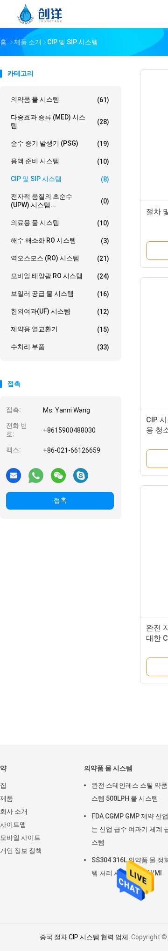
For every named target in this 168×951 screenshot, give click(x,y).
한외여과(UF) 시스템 (60, 311)
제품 (6, 798)
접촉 (60, 500)
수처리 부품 (60, 347)
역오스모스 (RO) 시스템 (60, 258)
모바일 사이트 (20, 837)
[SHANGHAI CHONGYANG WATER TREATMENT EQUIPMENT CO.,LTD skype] (80, 475)
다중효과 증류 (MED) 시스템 (60, 121)
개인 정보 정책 (21, 850)
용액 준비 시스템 (60, 161)
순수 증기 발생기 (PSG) (60, 143)
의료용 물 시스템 (60, 223)
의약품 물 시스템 (60, 100)
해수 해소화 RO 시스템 (60, 241)
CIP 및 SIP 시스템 (60, 179)
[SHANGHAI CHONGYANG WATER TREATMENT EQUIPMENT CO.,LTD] (41, 14)
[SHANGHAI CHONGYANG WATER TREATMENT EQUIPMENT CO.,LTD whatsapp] (35, 475)
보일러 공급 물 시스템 (60, 294)
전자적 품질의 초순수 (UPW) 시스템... (60, 201)
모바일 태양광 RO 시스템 (60, 276)
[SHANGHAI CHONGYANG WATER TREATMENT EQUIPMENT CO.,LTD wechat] (58, 475)
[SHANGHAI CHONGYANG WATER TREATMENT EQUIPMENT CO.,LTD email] (13, 475)
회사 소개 (14, 811)
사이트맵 (13, 824)
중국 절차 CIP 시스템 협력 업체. (85, 937)
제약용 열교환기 (60, 329)
